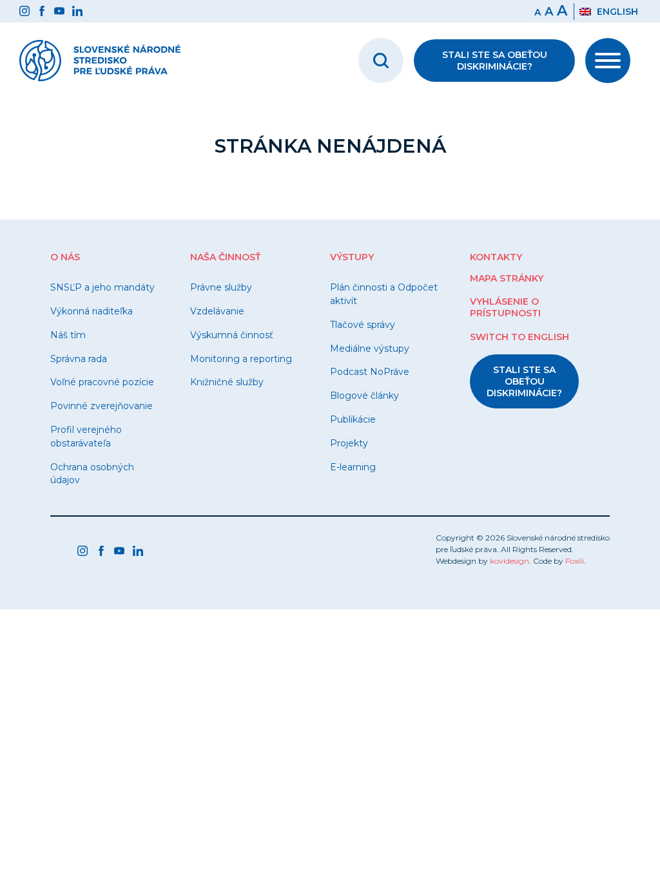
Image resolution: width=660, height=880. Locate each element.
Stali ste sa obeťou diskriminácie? (494, 60)
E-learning (353, 467)
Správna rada (78, 359)
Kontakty (496, 257)
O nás (65, 257)
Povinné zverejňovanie (101, 406)
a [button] (549, 12)
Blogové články (364, 395)
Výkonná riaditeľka (91, 311)
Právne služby (221, 287)
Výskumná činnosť (231, 335)
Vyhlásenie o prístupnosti (505, 307)
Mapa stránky (506, 278)
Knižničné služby (227, 382)
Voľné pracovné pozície (102, 382)
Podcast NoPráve (369, 372)
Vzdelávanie (217, 311)
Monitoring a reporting (241, 359)
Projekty (349, 443)
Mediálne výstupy (369, 348)
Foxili (574, 561)
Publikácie (353, 419)
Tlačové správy (362, 324)
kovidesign (509, 561)
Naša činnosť (225, 257)
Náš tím (68, 335)
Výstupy (352, 257)
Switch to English (519, 337)
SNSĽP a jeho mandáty (102, 287)
